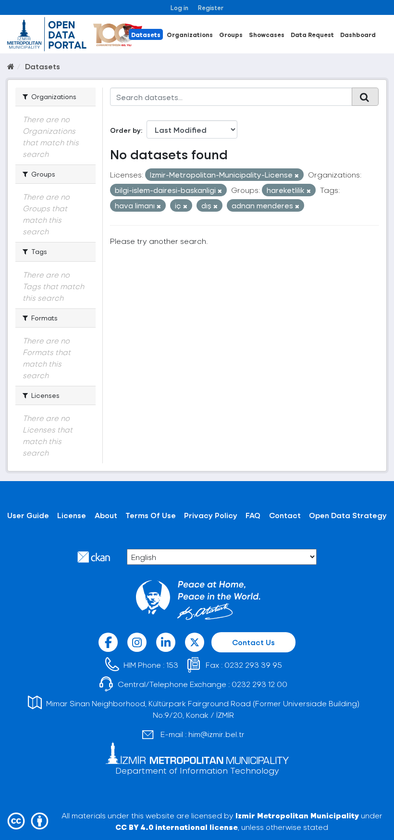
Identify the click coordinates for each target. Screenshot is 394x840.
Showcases (266, 34)
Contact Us (253, 642)
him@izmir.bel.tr (216, 734)
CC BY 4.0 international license (176, 827)
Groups (231, 34)
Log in (179, 7)
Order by (125, 130)
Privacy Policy (210, 515)
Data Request (312, 34)
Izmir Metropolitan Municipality (297, 815)
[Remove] (297, 175)
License (71, 515)
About (106, 515)
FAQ (253, 515)
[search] (365, 97)
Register (210, 7)
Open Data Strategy (348, 515)
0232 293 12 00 (259, 684)
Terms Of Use (150, 515)
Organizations (190, 34)
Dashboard (358, 34)
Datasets (145, 34)
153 (172, 665)
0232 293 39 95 (253, 665)
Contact (285, 515)
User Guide (28, 515)
